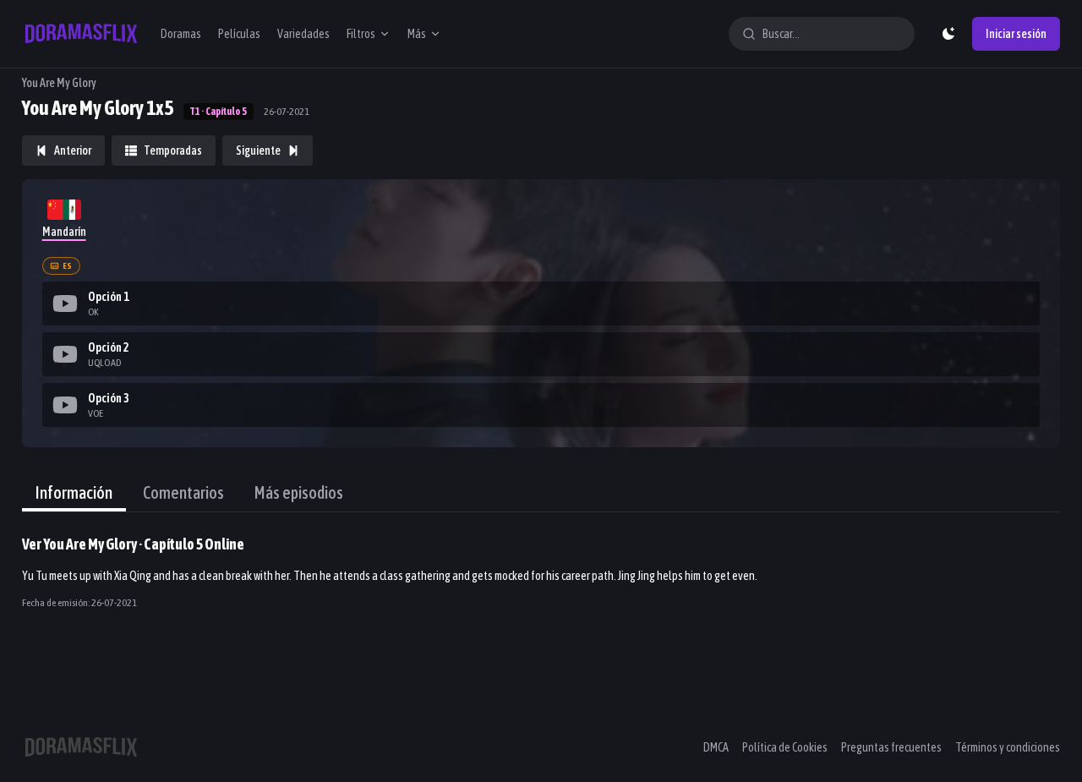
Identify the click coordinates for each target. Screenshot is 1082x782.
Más (416, 34)
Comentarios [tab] (183, 492)
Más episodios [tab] (298, 492)
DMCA (716, 747)
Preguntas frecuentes (891, 747)
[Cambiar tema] (948, 33)
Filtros (361, 34)
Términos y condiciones (1007, 747)
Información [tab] (74, 492)
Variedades (303, 34)
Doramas (181, 34)
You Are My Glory (59, 83)
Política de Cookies (785, 747)
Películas (239, 34)
